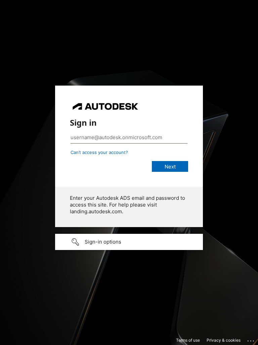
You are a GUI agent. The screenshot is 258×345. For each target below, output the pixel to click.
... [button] (251, 339)
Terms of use (188, 340)
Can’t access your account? (99, 152)
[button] (129, 242)
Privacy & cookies (224, 340)
